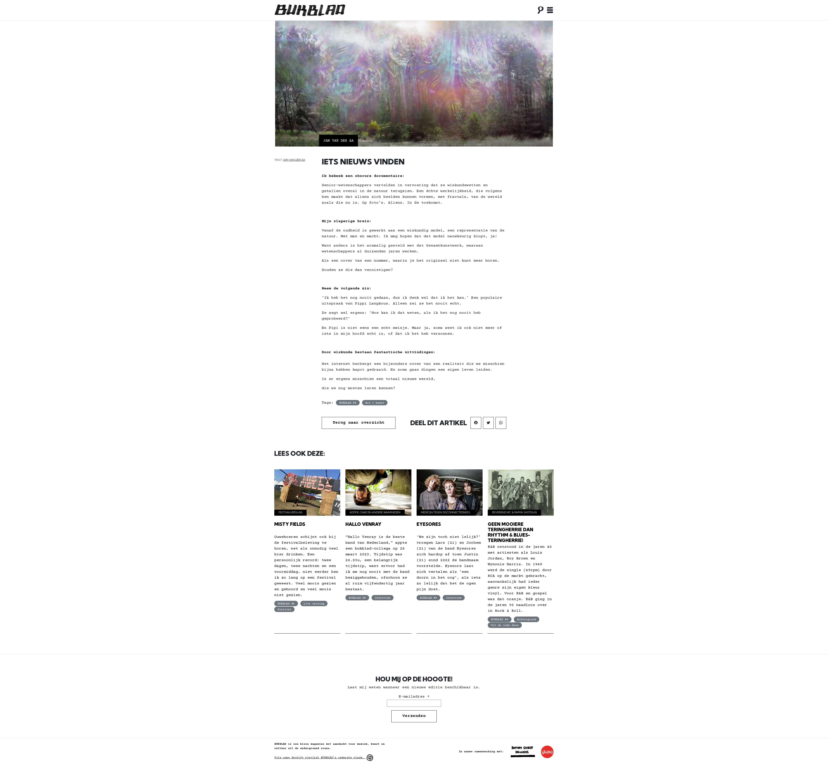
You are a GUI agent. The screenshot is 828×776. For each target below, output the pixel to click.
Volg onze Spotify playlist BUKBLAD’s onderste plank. (320, 757)
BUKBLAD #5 (347, 403)
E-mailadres (414, 697)
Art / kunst (374, 403)
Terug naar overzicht (358, 422)
